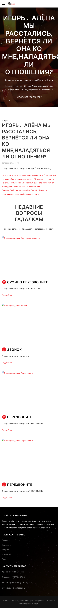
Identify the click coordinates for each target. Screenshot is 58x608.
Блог (4, 559)
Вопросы (6, 549)
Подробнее (7, 295)
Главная (6, 540)
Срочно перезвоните (27, 282)
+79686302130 (18, 577)
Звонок (14, 349)
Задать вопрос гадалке (29, 97)
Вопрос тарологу (11, 600)
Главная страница (13, 86)
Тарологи (6, 545)
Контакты (6, 554)
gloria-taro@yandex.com (21, 582)
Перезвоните (19, 417)
